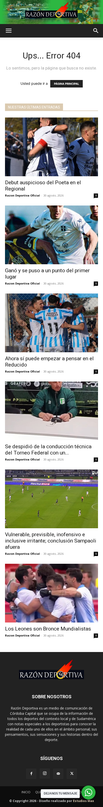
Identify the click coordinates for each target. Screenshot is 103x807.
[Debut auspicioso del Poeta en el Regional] (51, 147)
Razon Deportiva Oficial (22, 195)
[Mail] (58, 774)
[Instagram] (45, 773)
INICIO (26, 792)
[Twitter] (72, 774)
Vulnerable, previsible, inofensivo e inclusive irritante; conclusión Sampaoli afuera (50, 541)
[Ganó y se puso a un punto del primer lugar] (51, 235)
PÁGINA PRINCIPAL (66, 84)
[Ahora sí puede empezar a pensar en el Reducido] (51, 323)
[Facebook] (31, 774)
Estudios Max (83, 801)
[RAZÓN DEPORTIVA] (51, 12)
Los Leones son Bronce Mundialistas (48, 629)
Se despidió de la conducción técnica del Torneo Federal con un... (48, 450)
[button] (8, 31)
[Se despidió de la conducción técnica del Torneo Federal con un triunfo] (51, 411)
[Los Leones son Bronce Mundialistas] (51, 593)
